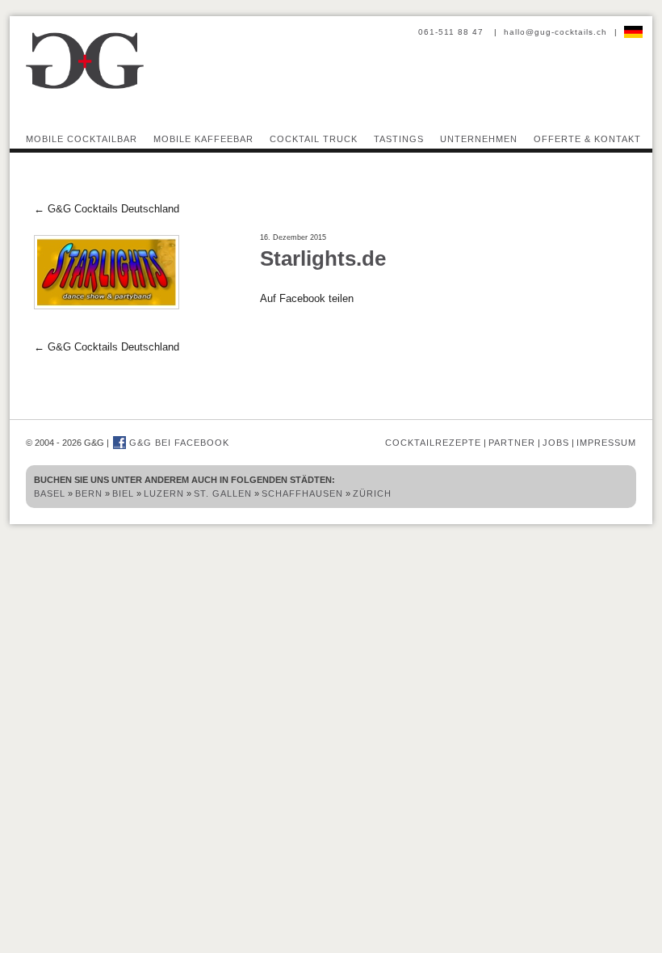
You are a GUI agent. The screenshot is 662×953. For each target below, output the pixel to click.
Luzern (164, 493)
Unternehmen (478, 139)
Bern (89, 493)
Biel (123, 493)
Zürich (372, 493)
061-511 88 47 (452, 31)
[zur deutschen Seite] (633, 31)
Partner (511, 442)
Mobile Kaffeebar (203, 139)
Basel (49, 493)
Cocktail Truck (314, 139)
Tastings (399, 139)
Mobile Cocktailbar (81, 139)
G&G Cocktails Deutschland (106, 209)
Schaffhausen (302, 493)
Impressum (606, 442)
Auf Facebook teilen (307, 298)
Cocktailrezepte (433, 442)
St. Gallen (223, 493)
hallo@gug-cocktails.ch (555, 31)
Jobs (556, 442)
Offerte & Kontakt (587, 139)
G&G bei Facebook (177, 442)
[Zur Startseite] (84, 87)
